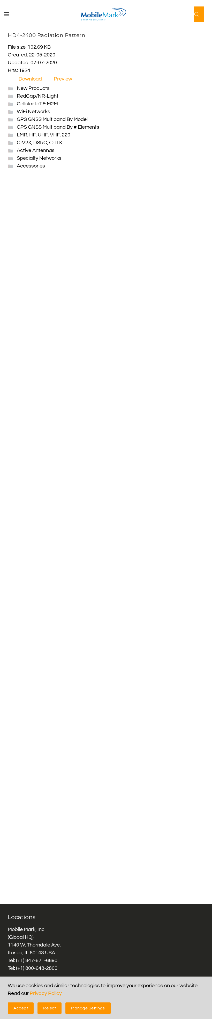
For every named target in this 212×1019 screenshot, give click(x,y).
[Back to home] (106, 14)
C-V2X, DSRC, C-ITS (39, 142)
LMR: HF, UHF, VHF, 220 (43, 134)
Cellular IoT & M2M (37, 103)
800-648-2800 (41, 968)
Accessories (31, 166)
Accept (20, 1008)
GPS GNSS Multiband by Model (52, 119)
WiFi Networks (33, 111)
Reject (49, 1008)
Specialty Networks (39, 158)
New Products (33, 88)
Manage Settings (88, 1008)
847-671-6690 (41, 960)
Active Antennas (36, 150)
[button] (9, 14)
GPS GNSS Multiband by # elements (58, 127)
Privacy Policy (46, 993)
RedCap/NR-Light (37, 96)
